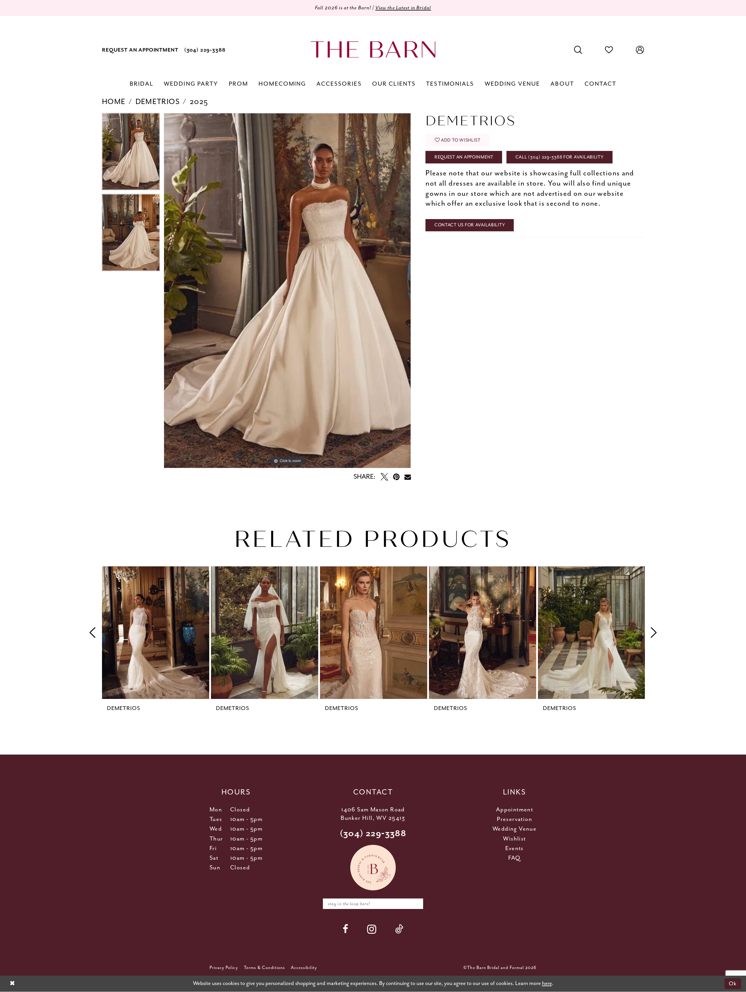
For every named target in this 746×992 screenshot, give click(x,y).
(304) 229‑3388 (373, 833)
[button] (639, 50)
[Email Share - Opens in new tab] (407, 477)
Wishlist (514, 839)
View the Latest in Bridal (403, 8)
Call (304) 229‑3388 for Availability (559, 157)
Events (514, 848)
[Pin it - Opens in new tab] (396, 477)
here (547, 983)
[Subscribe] (415, 903)
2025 (199, 102)
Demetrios (158, 102)
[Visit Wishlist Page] (609, 50)
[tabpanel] (131, 153)
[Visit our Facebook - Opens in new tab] (346, 929)
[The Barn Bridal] (373, 49)
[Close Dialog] (12, 983)
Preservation (514, 819)
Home (114, 102)
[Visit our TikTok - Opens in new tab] (399, 929)
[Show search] (578, 50)
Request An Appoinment (463, 157)
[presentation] (155, 632)
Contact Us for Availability (469, 225)
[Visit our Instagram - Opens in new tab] (371, 929)
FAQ (514, 858)
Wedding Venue (514, 829)
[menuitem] (140, 50)
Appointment (514, 809)
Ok (733, 984)
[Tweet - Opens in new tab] (384, 477)
